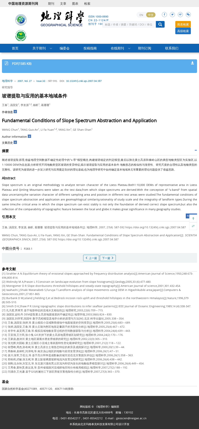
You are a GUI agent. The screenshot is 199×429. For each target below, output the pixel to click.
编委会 (65, 48)
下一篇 (106, 258)
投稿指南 (90, 48)
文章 (63, 3)
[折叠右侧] (193, 226)
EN (141, 15)
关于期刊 (39, 48)
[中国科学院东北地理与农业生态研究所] (21, 19)
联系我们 (171, 48)
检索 (87, 3)
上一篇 (92, 258)
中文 (151, 15)
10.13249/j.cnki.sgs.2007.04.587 (84, 81)
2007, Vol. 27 (24, 81)
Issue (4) (40, 81)
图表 (75, 3)
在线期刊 (117, 48)
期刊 (51, 3)
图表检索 (183, 24)
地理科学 (7, 81)
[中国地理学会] (21, 35)
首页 (15, 48)
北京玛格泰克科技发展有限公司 (99, 424)
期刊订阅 (144, 48)
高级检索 (183, 31)
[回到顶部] (193, 218)
